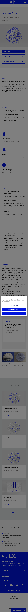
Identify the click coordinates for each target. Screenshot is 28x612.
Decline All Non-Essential (13, 309)
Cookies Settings (14, 305)
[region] (14, 306)
